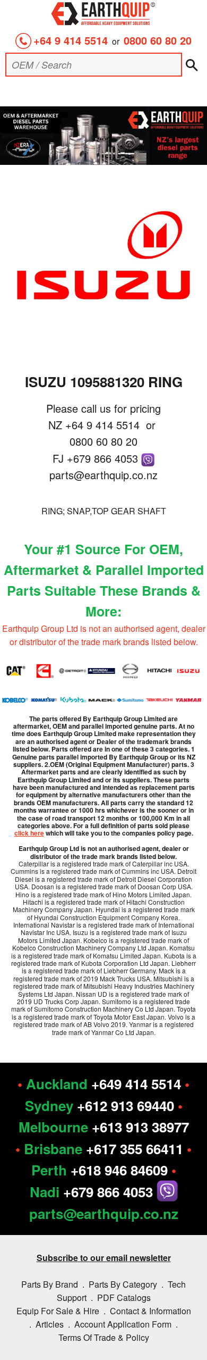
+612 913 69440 (125, 1105)
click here (29, 833)
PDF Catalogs (124, 1297)
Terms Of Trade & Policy (103, 1337)
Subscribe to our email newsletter (104, 1257)
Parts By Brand (49, 1284)
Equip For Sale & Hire (57, 1311)
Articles (50, 1324)
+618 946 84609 (119, 1170)
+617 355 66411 (134, 1148)
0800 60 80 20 (158, 40)
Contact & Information (150, 1311)
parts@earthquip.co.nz (103, 474)
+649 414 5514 (136, 1084)
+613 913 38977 (140, 1127)
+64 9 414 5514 (70, 40)
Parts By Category (123, 1284)
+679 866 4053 (104, 458)
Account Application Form (122, 1324)
